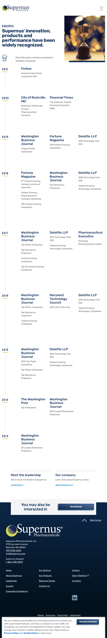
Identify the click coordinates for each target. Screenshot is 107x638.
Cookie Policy (31, 633)
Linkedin (74, 597)
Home (8, 571)
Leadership (11, 581)
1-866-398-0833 (14, 562)
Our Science (76, 507)
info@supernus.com (15, 554)
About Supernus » (64, 485)
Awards (9, 586)
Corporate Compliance (17, 591)
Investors (76, 581)
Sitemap (41, 615)
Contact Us (44, 586)
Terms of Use (50, 615)
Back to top (95, 520)
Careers (76, 571)
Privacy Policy (11, 633)
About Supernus (14, 576)
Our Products (45, 576)
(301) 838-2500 (13, 551)
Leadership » (17, 485)
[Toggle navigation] (101, 7)
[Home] (52, 8)
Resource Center (47, 581)
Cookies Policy (75, 615)
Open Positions (79, 576)
